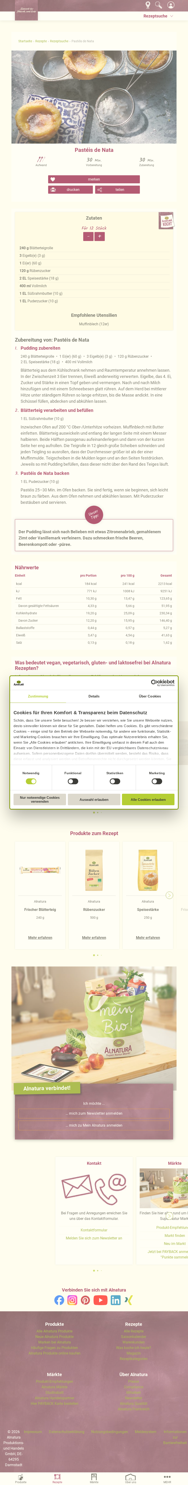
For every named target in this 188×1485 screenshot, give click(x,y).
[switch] (73, 781)
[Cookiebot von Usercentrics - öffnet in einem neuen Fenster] (154, 683)
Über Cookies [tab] (150, 696)
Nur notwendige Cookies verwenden (40, 799)
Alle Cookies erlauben (148, 800)
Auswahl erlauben (94, 800)
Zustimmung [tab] (38, 696)
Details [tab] (94, 696)
